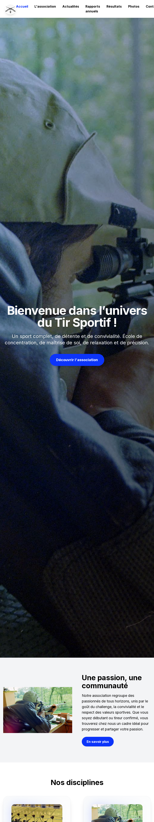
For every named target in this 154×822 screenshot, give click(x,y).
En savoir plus (98, 742)
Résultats (114, 6)
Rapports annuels (92, 8)
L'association (45, 6)
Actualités (70, 6)
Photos (133, 6)
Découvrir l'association (77, 360)
